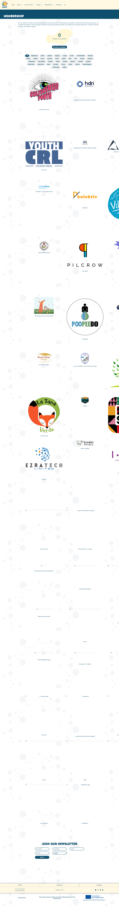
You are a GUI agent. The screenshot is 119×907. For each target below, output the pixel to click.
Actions (39, 4)
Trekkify (85, 406)
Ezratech (44, 479)
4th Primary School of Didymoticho (44, 316)
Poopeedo (85, 339)
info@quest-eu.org (59, 889)
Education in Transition (85, 664)
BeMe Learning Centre (44, 616)
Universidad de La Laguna (85, 549)
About (18, 4)
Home (13, 4)
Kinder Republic (85, 448)
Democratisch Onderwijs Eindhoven (44, 571)
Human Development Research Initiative (85, 100)
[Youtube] (100, 889)
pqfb (85, 780)
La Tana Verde (44, 435)
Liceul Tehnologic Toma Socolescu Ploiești (85, 366)
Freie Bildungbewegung (44, 659)
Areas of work (28, 4)
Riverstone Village (44, 364)
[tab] (27, 56)
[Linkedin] (102, 889)
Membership (48, 4)
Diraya (44, 780)
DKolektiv (85, 208)
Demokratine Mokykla (85, 589)
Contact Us (59, 4)
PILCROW (85, 271)
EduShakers (85, 823)
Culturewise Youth (44, 109)
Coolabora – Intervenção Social (44, 191)
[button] (65, 4)
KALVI (85, 641)
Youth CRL (44, 170)
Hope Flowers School (44, 252)
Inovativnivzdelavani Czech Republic (85, 736)
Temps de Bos (44, 549)
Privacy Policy (42, 897)
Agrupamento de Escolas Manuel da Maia (85, 148)
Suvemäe (43, 735)
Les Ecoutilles (44, 823)
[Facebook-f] (98, 889)
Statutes (49, 897)
